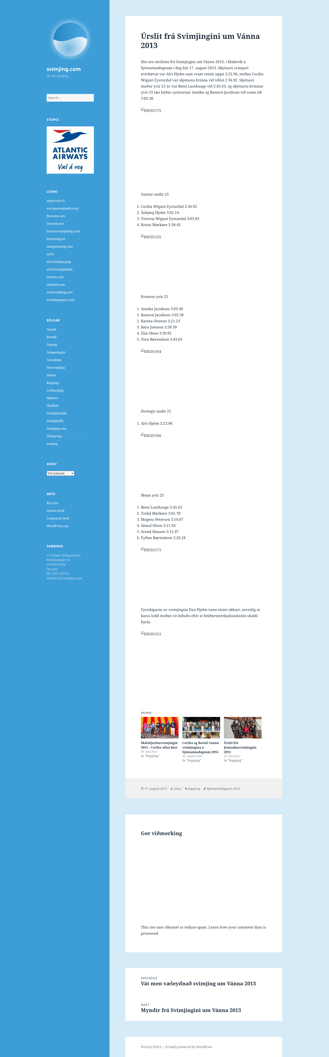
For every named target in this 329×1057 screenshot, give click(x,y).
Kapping (53, 383)
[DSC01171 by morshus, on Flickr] (204, 574)
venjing (52, 444)
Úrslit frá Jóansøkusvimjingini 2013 (240, 747)
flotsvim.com (56, 216)
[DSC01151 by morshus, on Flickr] (204, 667)
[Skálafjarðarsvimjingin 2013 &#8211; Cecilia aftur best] (160, 727)
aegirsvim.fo (56, 201)
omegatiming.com (60, 246)
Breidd (52, 337)
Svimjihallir (55, 421)
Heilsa (51, 375)
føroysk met (55, 224)
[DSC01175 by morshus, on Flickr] (204, 143)
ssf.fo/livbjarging (59, 262)
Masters (52, 398)
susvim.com (55, 277)
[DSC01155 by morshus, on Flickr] (204, 261)
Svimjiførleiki (56, 413)
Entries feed (55, 511)
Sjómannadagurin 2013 (223, 789)
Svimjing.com (56, 428)
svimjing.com (64, 68)
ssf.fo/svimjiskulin (60, 269)
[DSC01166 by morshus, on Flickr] (204, 459)
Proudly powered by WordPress (188, 1047)
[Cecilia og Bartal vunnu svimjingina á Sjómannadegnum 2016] (201, 727)
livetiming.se (56, 239)
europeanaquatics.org (63, 208)
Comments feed (58, 518)
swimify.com (56, 285)
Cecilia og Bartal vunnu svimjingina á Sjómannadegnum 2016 (200, 747)
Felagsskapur (56, 352)
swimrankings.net (60, 292)
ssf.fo (50, 254)
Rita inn (52, 503)
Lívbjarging (55, 390)
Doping (52, 345)
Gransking (54, 360)
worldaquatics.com (60, 300)
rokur (177, 789)
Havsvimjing (56, 367)
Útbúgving (54, 436)
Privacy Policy (151, 1047)
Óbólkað (53, 406)
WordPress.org (57, 526)
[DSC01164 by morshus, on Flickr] (204, 375)
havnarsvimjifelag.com (63, 231)
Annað (51, 329)
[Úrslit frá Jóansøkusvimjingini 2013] (243, 727)
